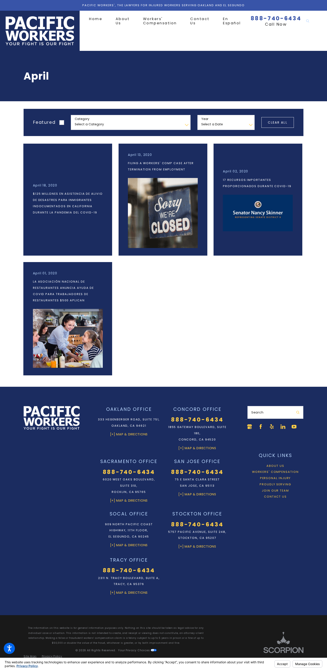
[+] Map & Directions (129, 434)
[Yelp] (271, 426)
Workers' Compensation (275, 472)
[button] (9, 648)
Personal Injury (275, 478)
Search (257, 412)
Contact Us (275, 496)
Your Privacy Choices (134, 650)
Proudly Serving (275, 484)
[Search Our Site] (307, 21)
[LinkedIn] (283, 426)
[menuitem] (99, 19)
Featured (44, 122)
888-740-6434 (276, 18)
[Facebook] (260, 426)
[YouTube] (294, 426)
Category (82, 119)
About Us (275, 466)
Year (204, 119)
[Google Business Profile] (249, 426)
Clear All (277, 122)
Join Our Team (275, 490)
